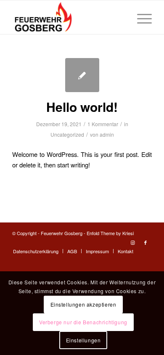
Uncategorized (67, 134)
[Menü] (140, 17)
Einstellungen (83, 340)
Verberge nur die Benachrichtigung (83, 322)
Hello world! (82, 107)
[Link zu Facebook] (145, 242)
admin (107, 134)
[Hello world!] (82, 75)
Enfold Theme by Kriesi (110, 233)
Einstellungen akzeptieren (83, 304)
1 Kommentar (102, 123)
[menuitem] (36, 251)
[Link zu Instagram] (133, 242)
